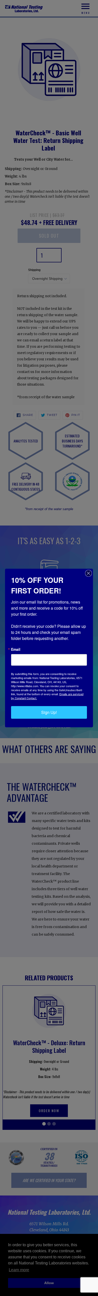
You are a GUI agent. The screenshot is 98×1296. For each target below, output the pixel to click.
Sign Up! (49, 712)
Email (15, 649)
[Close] (88, 573)
